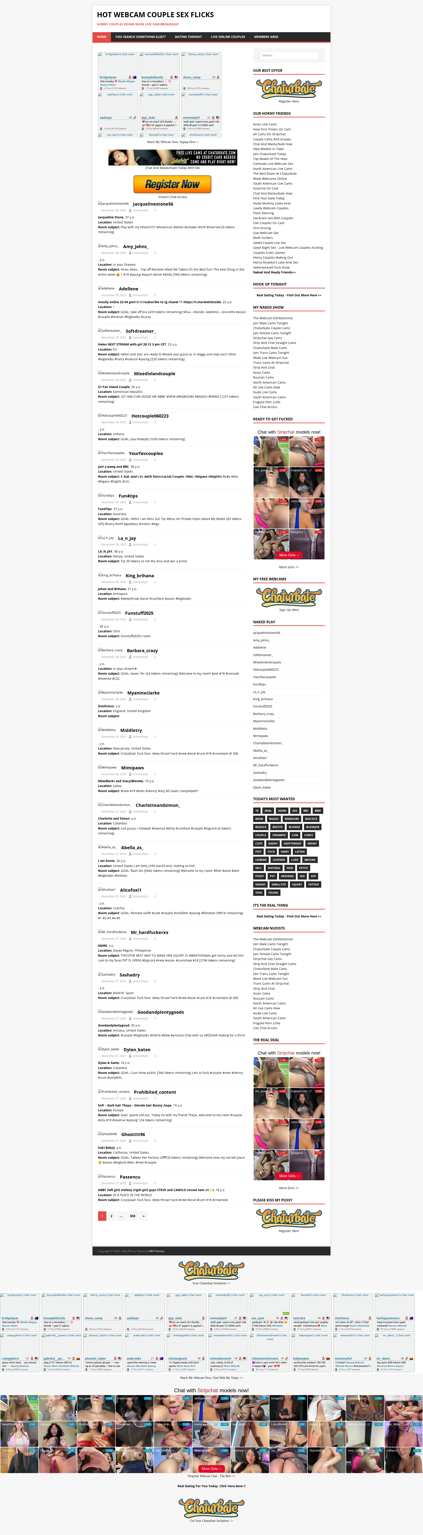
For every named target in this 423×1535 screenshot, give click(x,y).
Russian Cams (263, 377)
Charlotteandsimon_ (158, 805)
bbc (306, 811)
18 (256, 811)
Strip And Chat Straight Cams (274, 343)
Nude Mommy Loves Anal (272, 203)
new (290, 868)
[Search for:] (289, 55)
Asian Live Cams (265, 124)
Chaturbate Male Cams (270, 348)
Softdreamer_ (141, 331)
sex (302, 876)
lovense (279, 860)
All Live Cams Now (266, 387)
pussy (259, 876)
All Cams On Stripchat (269, 134)
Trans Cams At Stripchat (271, 362)
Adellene (128, 289)
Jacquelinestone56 (153, 204)
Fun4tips (128, 496)
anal (268, 811)
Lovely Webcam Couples (271, 208)
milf (258, 868)
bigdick (260, 827)
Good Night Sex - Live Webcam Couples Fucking (288, 247)
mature (309, 860)
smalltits (279, 884)
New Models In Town (268, 149)
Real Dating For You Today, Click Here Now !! (211, 1486)
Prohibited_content (155, 1092)
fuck (271, 852)
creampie (279, 835)
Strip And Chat (264, 367)
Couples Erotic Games (269, 253)
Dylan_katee (137, 1049)
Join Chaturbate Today (269, 154)
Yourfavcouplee (146, 453)
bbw (318, 811)
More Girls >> (289, 567)
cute (258, 843)
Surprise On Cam (265, 188)
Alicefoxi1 (130, 890)
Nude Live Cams (265, 392)
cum (295, 835)
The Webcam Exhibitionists (273, 318)
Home (101, 37)
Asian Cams (261, 372)
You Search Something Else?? (140, 37)
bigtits (278, 827)
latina (300, 852)
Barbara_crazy (142, 650)
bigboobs (292, 819)
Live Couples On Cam (268, 223)
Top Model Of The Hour (270, 159)
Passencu (130, 1177)
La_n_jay (127, 538)
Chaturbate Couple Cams (271, 328)
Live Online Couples (228, 37)
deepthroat (292, 843)
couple (260, 835)
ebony (312, 843)
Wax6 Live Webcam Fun (270, 358)
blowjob (312, 827)
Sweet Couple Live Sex (269, 243)
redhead (287, 876)
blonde (294, 827)
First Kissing (262, 228)
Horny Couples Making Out (273, 257)
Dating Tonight (188, 37)
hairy (285, 852)
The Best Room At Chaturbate (275, 173)
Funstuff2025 (139, 613)
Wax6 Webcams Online (270, 178)
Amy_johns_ (135, 246)
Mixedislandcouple (154, 374)
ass (294, 811)
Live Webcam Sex (265, 233)
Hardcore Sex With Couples (273, 218)
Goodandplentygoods (160, 1012)
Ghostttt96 (133, 1134)
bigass (274, 819)
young (273, 893)
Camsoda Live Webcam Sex (273, 163)
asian (282, 811)
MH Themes (156, 1251)
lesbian (261, 860)
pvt (272, 876)
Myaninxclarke (143, 693)
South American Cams (269, 397)
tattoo (313, 884)
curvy (308, 835)
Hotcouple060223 (150, 416)
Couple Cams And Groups (272, 139)
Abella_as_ (132, 847)
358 (132, 1216)
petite (303, 868)
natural (274, 868)
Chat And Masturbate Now (272, 144)
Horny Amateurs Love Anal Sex (275, 262)
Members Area (266, 37)
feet (258, 852)
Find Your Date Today (269, 198)
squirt (297, 884)
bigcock (311, 819)
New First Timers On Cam (272, 129)
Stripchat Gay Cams (267, 338)
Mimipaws (132, 768)
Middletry (131, 730)
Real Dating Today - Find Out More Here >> (289, 295)
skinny (260, 884)
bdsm (259, 819)
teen (258, 893)
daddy (273, 843)
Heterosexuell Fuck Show (271, 267)
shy (313, 876)
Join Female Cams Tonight (272, 333)
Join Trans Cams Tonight (271, 353)
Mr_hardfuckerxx (150, 932)
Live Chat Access (265, 407)
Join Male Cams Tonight (270, 323)
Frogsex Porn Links (266, 402)
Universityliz (140, 210)
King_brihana (140, 576)
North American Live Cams (272, 169)
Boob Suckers (263, 238)
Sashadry (130, 975)
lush (294, 860)
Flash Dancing (263, 213)
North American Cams (269, 382)
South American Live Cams (272, 183)
